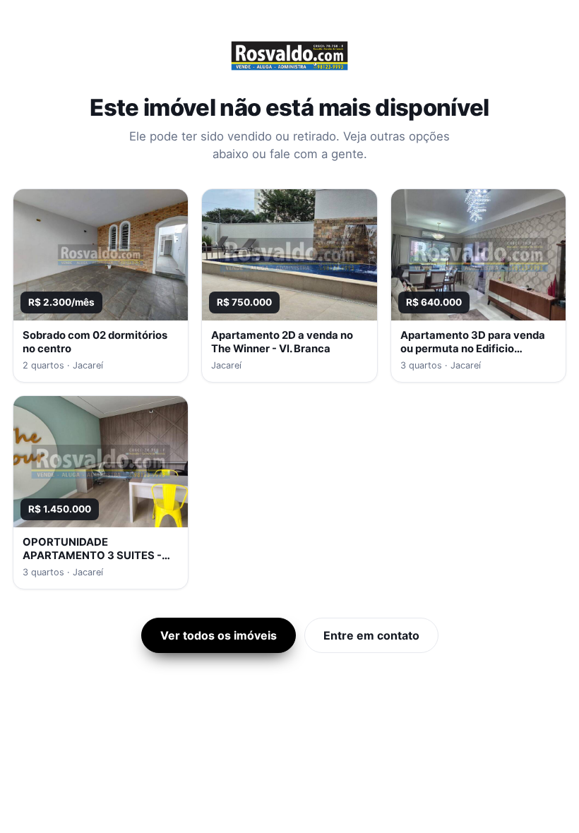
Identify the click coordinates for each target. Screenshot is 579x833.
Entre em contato (371, 635)
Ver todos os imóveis (218, 635)
